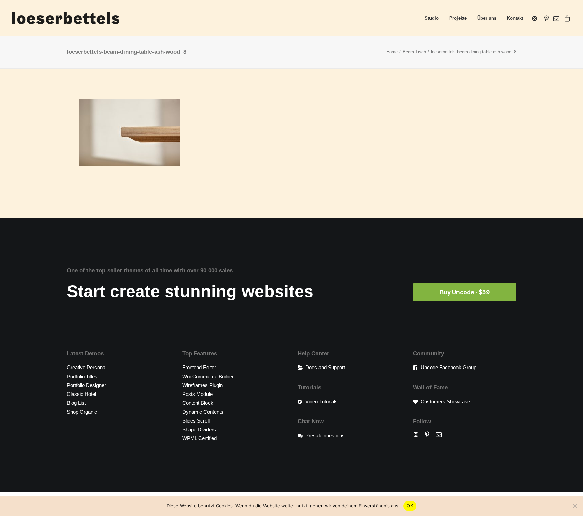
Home (392, 51)
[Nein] (574, 506)
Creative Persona (86, 367)
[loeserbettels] (65, 18)
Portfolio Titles (82, 376)
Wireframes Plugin (202, 385)
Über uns (486, 18)
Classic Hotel (81, 394)
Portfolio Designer (86, 385)
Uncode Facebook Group (448, 367)
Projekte (458, 18)
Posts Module (197, 394)
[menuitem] (431, 18)
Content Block (197, 403)
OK (410, 505)
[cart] (566, 18)
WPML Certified (199, 438)
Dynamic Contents (202, 412)
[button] (536, 18)
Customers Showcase (445, 401)
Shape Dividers (199, 429)
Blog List (76, 403)
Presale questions (325, 435)
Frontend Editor (199, 367)
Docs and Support (325, 367)
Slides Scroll (196, 421)
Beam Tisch (414, 51)
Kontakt (515, 18)
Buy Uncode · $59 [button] (465, 292)
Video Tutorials (321, 401)
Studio (432, 18)
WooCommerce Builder (208, 376)
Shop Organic (82, 412)
